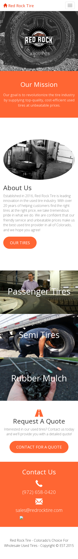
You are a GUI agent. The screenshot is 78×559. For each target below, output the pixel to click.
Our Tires (20, 242)
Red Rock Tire (20, 5)
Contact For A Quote (39, 447)
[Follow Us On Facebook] (39, 518)
